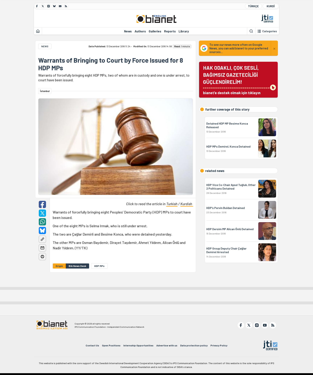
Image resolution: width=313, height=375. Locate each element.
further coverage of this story (227, 109)
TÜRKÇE (253, 6)
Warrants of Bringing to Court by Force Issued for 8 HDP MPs (110, 64)
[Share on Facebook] (42, 204)
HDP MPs (99, 265)
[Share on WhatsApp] (42, 221)
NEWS (44, 46)
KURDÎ (271, 6)
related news (214, 171)
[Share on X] (42, 213)
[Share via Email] (42, 248)
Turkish (172, 204)
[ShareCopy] (42, 239)
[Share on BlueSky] (42, 230)
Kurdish (186, 204)
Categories (269, 31)
